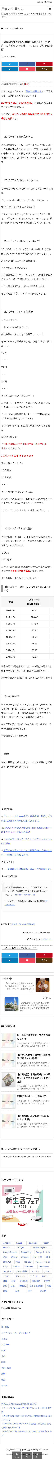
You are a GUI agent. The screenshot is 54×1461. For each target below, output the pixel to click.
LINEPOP (7, 1262)
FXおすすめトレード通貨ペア (31, 1096)
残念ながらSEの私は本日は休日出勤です (19, 1404)
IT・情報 (5, 1327)
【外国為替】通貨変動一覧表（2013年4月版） (29, 869)
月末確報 (22, 1286)
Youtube (7, 1271)
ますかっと (46, 939)
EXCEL (19, 1243)
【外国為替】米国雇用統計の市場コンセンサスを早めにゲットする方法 (33, 1078)
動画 (13, 1281)
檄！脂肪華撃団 (36, 1286)
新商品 (47, 1281)
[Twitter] (10, 64)
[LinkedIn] (10, 69)
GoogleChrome (10, 1252)
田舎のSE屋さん (34, 91)
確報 (5, 1291)
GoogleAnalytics (39, 1247)
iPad (5, 1257)
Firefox (6, 1247)
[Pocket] (27, 69)
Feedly (46, 1243)
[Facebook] (27, 64)
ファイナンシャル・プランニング (15, 1333)
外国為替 (46, 932)
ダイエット (20, 1276)
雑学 (3, 1374)
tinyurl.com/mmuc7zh (25, 895)
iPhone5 (25, 1257)
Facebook (32, 1243)
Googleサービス (43, 1252)
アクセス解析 (21, 1271)
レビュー (46, 1276)
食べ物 (4, 1385)
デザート (34, 1276)
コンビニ (7, 1276)
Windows (29, 1266)
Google (20, 1247)
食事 (30, 1291)
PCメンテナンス (43, 1262)
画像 (49, 1286)
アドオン (35, 1271)
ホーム (6, 28)
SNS (5, 1266)
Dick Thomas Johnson (23, 924)
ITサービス (37, 1257)
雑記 (37, 932)
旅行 (5, 1286)
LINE (48, 1257)
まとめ (4, 1338)
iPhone (14, 1257)
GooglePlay (26, 1252)
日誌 (13, 1286)
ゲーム (47, 1271)
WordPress (44, 1266)
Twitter (16, 1266)
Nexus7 (27, 1262)
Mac (18, 1262)
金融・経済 (18, 28)
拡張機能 (36, 1281)
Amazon (7, 1243)
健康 (5, 1281)
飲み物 (43, 1291)
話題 (17, 1291)
